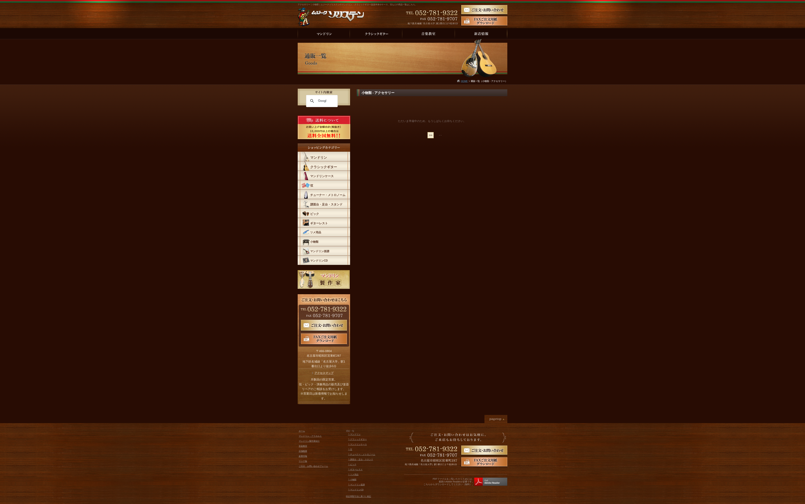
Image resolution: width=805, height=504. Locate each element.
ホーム (302, 431)
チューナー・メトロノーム (327, 195)
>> (430, 135)
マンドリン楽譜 (319, 251)
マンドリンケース (322, 176)
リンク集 (303, 461)
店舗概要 (303, 451)
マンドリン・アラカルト (310, 436)
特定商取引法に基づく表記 (358, 496)
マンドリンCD (319, 260)
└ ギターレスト (355, 469)
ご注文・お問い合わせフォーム (313, 466)
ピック (314, 213)
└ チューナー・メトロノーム (361, 454)
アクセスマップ (324, 372)
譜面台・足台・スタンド (326, 204)
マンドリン (318, 157)
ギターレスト (319, 223)
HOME (464, 81)
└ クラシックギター (357, 439)
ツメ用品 (315, 232)
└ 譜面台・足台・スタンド (360, 459)
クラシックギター (323, 167)
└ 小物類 (352, 479)
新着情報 (303, 456)
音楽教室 (303, 446)
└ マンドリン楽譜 (356, 484)
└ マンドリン (354, 434)
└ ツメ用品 (353, 474)
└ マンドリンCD (356, 489)
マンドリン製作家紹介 (309, 441)
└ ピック (352, 464)
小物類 (314, 241)
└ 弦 (350, 449)
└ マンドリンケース (357, 444)
